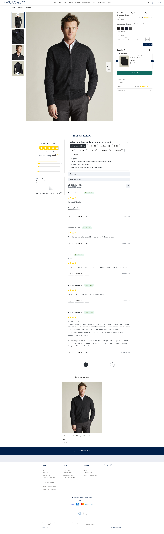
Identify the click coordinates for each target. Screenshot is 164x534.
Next (17, 73)
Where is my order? (48, 482)
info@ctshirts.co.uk (90, 524)
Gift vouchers (88, 473)
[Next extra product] (152, 61)
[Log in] (152, 2)
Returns (45, 473)
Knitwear (77, 2)
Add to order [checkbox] (135, 63)
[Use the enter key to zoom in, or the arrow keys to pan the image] (108, 64)
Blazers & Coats (86, 2)
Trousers (70, 2)
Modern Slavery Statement (71, 480)
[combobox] (125, 50)
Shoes (94, 2)
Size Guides (46, 475)
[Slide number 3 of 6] (18, 52)
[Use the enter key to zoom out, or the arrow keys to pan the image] (108, 69)
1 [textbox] (124, 50)
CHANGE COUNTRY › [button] (116, 527)
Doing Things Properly (90, 475)
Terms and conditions (70, 468)
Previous (17, 14)
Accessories (101, 2)
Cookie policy (67, 473)
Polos (60, 2)
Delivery (45, 470)
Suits (65, 2)
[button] (139, 57)
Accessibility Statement (70, 475)
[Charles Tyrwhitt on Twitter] (111, 465)
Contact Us (46, 480)
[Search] (156, 2)
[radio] (119, 39)
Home (13, 7)
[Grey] (130, 28)
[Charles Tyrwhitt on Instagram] (108, 465)
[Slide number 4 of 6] (18, 68)
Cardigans (28, 7)
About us (86, 468)
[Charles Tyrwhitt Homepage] (14, 2)
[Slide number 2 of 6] (18, 36)
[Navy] (126, 28)
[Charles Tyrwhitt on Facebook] (105, 465)
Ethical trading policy (69, 477)
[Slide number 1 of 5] (124, 61)
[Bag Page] (159, 2)
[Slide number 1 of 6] (18, 20)
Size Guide (147, 44)
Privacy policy (67, 470)
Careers (88, 470)
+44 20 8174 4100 (52, 486)
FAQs (44, 468)
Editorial (109, 2)
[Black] (119, 28)
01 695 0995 (54, 489)
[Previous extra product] (117, 61)
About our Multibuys (49, 477)
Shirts (55, 2)
